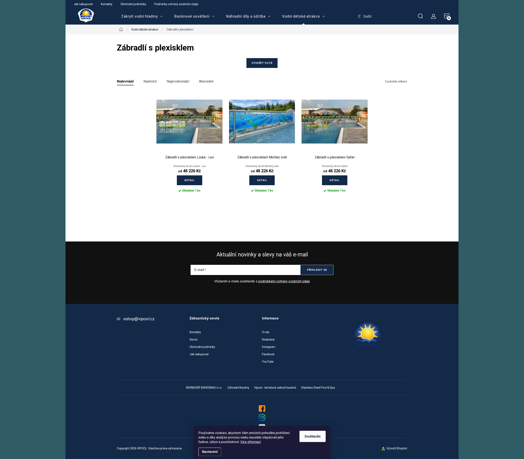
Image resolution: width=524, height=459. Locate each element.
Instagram (268, 346)
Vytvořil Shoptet (396, 448)
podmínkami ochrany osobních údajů (284, 281)
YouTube (268, 361)
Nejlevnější (125, 81)
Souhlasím (313, 436)
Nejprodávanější (178, 81)
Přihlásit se (317, 269)
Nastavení (210, 452)
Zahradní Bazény (238, 387)
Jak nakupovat (83, 4)
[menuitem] (142, 16)
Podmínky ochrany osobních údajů (176, 4)
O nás (265, 332)
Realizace (268, 339)
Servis (194, 339)
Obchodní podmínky (133, 4)
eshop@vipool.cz (139, 318)
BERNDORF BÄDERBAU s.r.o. (204, 387)
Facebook (268, 354)
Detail (189, 180)
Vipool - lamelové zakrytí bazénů (275, 387)
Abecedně (206, 81)
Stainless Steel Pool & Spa (318, 387)
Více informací (250, 442)
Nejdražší (150, 81)
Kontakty (106, 4)
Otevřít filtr (262, 62)
